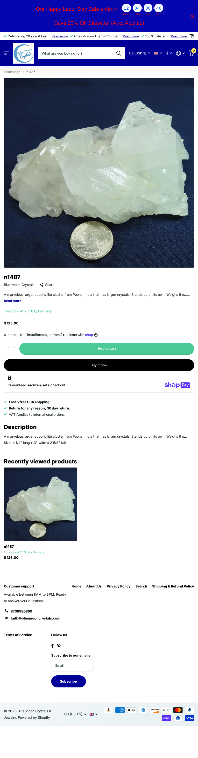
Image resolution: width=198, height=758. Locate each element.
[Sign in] (180, 53)
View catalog (6, 53)
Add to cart (107, 348)
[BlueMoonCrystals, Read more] (169, 53)
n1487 (9, 546)
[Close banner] (192, 16)
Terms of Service (18, 635)
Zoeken (118, 53)
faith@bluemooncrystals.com (35, 618)
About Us (94, 586)
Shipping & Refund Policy (173, 586)
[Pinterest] (59, 646)
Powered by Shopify (34, 717)
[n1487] (40, 504)
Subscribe (69, 681)
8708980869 (21, 611)
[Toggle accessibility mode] (192, 36)
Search (141, 586)
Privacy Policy (119, 586)
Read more (60, 36)
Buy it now (99, 365)
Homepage (12, 72)
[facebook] (52, 646)
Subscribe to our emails (70, 655)
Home (76, 586)
